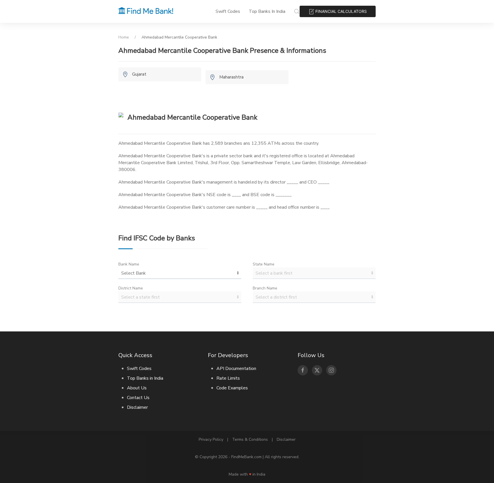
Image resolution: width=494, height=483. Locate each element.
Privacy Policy (211, 439)
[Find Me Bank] (145, 11)
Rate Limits (228, 378)
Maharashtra (231, 77)
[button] (297, 11)
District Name (130, 288)
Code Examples (232, 388)
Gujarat (139, 74)
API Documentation (236, 368)
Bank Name (128, 264)
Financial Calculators (340, 11)
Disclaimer (137, 407)
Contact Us (138, 398)
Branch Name (265, 288)
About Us (137, 388)
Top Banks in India (267, 11)
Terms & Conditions (250, 439)
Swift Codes (228, 11)
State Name (263, 264)
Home (123, 37)
